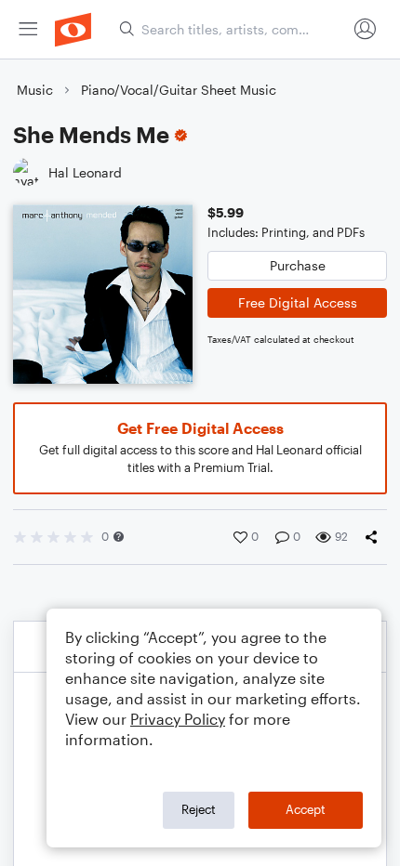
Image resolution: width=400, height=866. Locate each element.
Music (35, 90)
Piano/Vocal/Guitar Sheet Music (178, 90)
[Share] (375, 537)
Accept (306, 809)
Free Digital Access (297, 302)
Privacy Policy (177, 719)
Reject (198, 809)
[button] (119, 537)
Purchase (298, 265)
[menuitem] (28, 29)
